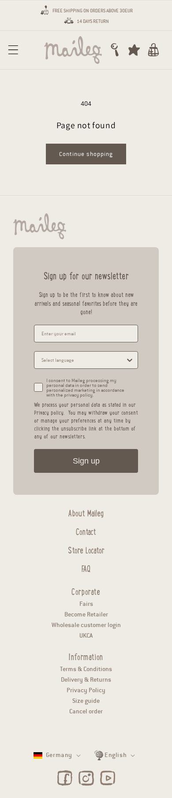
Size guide (86, 701)
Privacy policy (49, 412)
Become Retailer (86, 614)
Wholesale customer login (86, 625)
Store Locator (86, 549)
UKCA (86, 635)
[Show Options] (129, 360)
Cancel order (86, 711)
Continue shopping (86, 154)
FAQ (86, 567)
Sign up (86, 461)
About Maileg (86, 512)
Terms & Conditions (86, 669)
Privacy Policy (86, 690)
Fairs (86, 604)
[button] (13, 49)
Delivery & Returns (86, 679)
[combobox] (83, 360)
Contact (86, 530)
